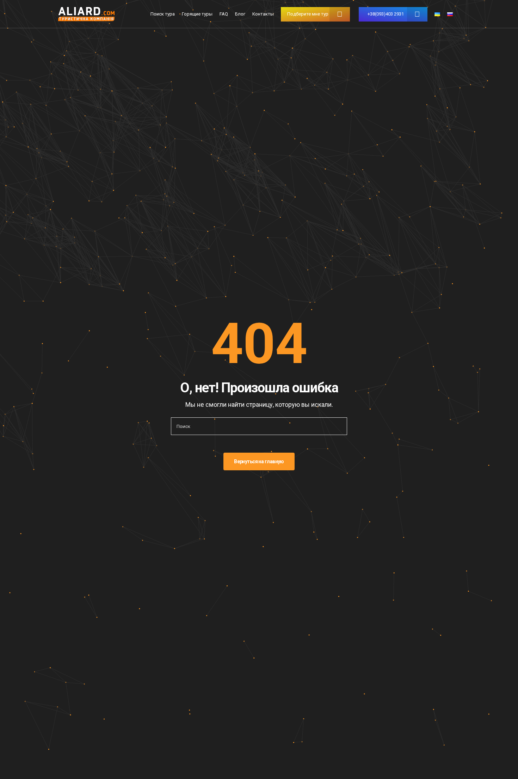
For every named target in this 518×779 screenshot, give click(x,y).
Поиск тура (162, 14)
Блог (240, 14)
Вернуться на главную (259, 461)
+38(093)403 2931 (386, 14)
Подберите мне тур (307, 14)
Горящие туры (197, 14)
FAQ (224, 14)
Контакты (263, 14)
